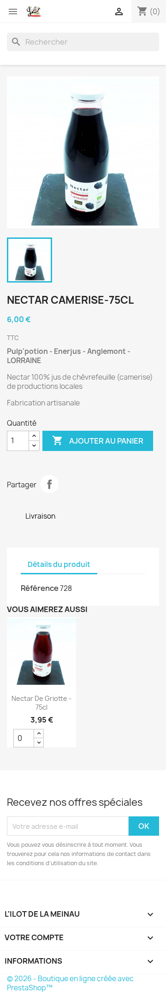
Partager (49, 484)
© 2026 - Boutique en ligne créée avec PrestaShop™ (70, 983)
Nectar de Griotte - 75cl (41, 703)
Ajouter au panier (97, 440)
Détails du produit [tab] (59, 564)
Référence (40, 588)
